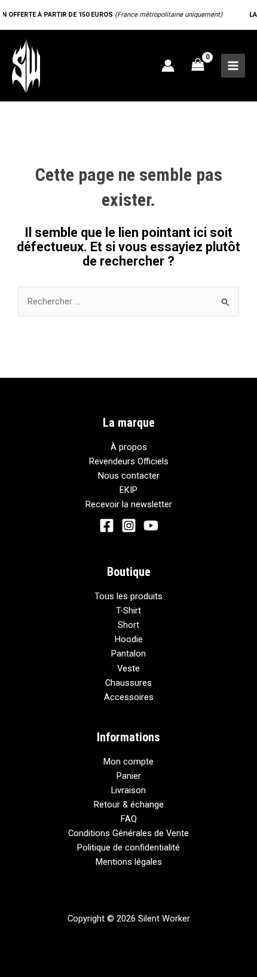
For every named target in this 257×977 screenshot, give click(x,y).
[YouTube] (150, 525)
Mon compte (128, 761)
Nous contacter (129, 475)
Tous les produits (128, 596)
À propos (129, 447)
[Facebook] (106, 525)
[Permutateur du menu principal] (233, 66)
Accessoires (129, 697)
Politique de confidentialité (128, 847)
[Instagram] (128, 525)
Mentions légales (129, 861)
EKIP (128, 490)
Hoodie (129, 639)
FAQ (129, 818)
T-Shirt (128, 610)
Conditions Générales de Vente (128, 833)
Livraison (128, 790)
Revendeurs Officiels (129, 461)
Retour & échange (129, 804)
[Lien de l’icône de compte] (168, 65)
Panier (129, 775)
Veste (128, 668)
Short (128, 625)
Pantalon (128, 653)
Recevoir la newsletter (128, 504)
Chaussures (128, 682)
